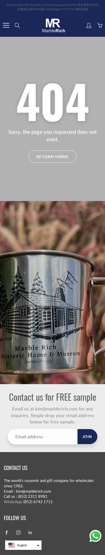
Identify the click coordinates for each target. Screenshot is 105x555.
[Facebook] (6, 532)
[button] (23, 545)
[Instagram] (18, 532)
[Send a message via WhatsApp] (95, 536)
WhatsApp (12, 502)
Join (87, 436)
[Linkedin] (29, 532)
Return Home (52, 156)
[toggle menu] (6, 25)
